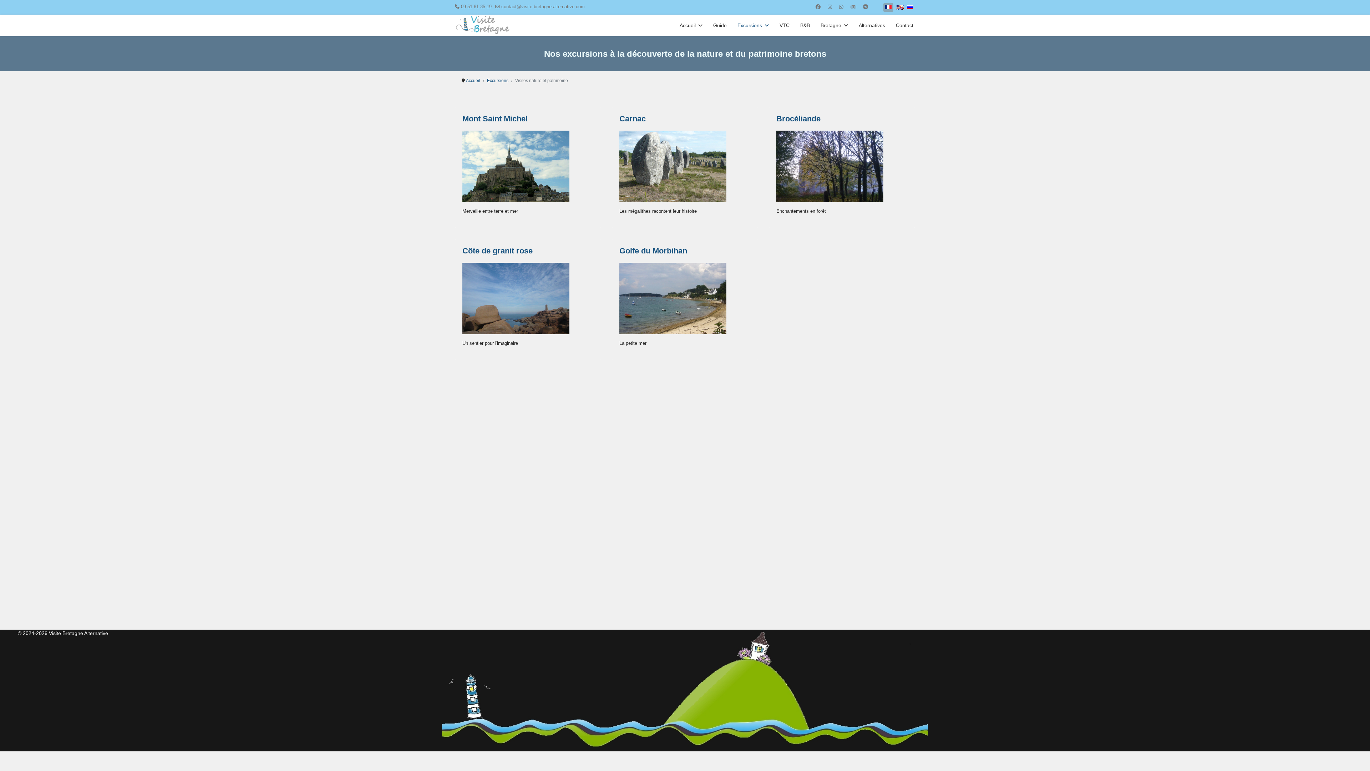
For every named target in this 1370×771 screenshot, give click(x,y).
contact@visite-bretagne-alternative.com (543, 6)
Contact (904, 25)
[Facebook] (818, 7)
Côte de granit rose (497, 250)
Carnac (632, 118)
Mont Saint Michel (495, 118)
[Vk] (865, 7)
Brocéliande (798, 118)
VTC (785, 25)
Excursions (749, 25)
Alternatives (872, 25)
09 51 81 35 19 (476, 6)
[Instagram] (830, 7)
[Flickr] (853, 7)
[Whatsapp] (841, 7)
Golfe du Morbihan (653, 250)
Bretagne (831, 25)
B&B (805, 25)
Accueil (688, 25)
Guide (720, 25)
